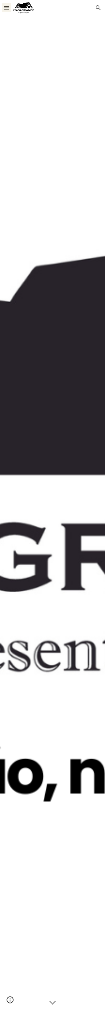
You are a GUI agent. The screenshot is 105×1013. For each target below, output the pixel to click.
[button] (6, 7)
